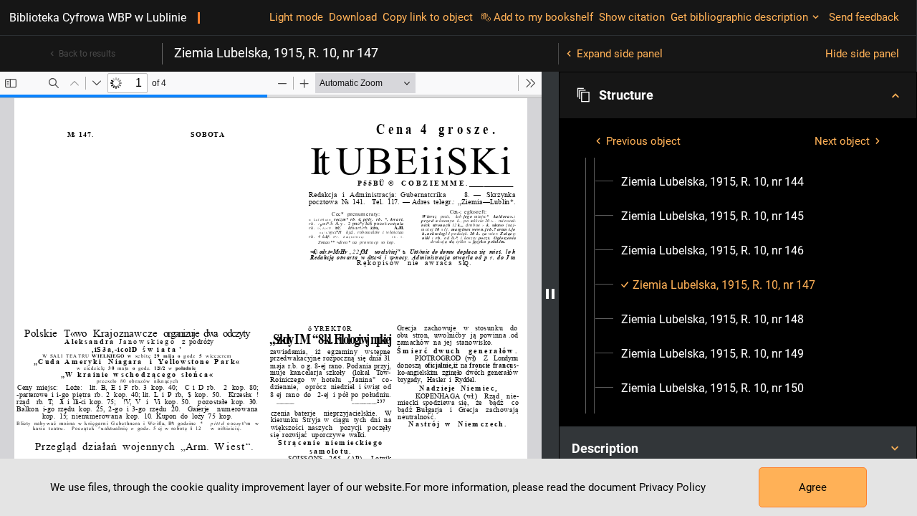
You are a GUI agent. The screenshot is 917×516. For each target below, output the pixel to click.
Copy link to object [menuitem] (428, 17)
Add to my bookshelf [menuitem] (543, 17)
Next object (842, 141)
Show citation (632, 17)
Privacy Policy (672, 487)
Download (353, 17)
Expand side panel (620, 53)
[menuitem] (712, 182)
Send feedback (864, 17)
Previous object (643, 141)
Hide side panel (862, 53)
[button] (738, 95)
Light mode (296, 17)
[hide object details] (550, 294)
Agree (813, 487)
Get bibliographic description (739, 17)
